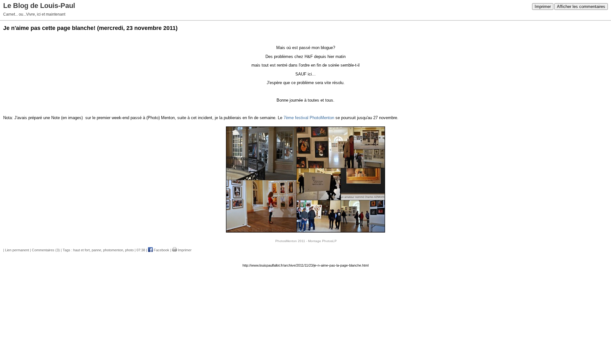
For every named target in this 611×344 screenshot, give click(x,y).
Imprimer (543, 6)
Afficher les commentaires (581, 6)
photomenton (113, 250)
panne (96, 250)
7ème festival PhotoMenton (309, 117)
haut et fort (81, 250)
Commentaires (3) (46, 250)
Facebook (161, 250)
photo (129, 250)
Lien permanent (17, 250)
